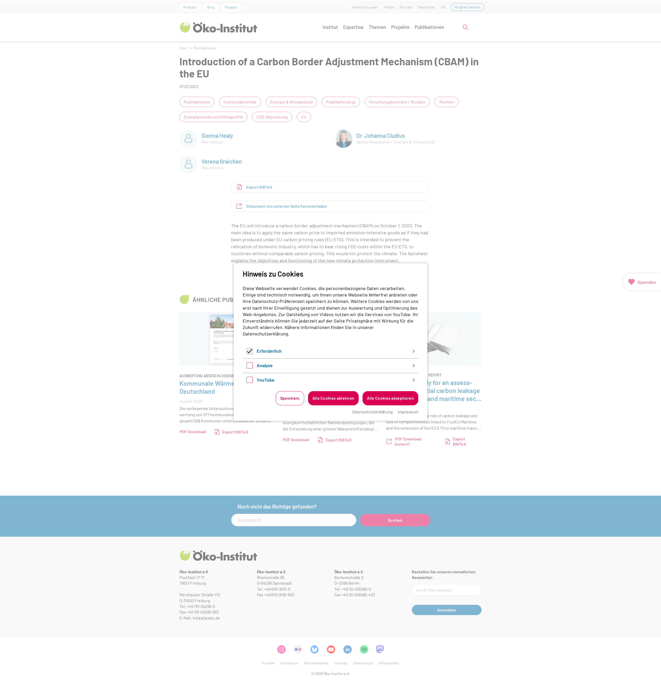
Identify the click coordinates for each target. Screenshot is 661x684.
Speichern (290, 398)
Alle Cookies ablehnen (333, 398)
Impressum (408, 411)
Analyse (265, 365)
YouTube (265, 380)
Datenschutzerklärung (265, 333)
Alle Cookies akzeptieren (390, 398)
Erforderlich (269, 351)
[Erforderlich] (250, 352)
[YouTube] (250, 381)
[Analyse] (250, 366)
